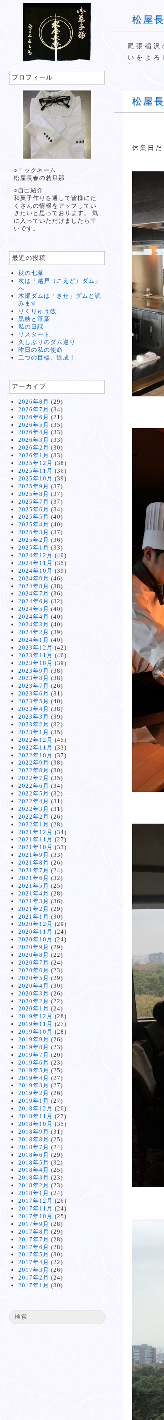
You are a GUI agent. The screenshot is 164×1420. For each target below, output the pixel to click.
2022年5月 (33, 793)
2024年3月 (33, 624)
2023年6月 (33, 693)
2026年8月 (33, 401)
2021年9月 (33, 854)
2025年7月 (33, 501)
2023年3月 (33, 716)
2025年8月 (33, 493)
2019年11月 (35, 1023)
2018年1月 (33, 1193)
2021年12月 (35, 832)
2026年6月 (33, 417)
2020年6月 (33, 970)
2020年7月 (33, 962)
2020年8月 (33, 954)
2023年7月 (33, 685)
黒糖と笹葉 (34, 318)
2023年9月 (33, 670)
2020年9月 (33, 947)
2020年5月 (33, 978)
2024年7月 (33, 593)
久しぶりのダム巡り (47, 342)
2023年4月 (33, 708)
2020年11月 (35, 931)
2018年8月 (33, 1139)
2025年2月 (33, 539)
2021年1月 (33, 916)
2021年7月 (33, 870)
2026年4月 (33, 432)
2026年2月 (33, 447)
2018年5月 (33, 1162)
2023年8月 (33, 678)
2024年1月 (33, 639)
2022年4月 (33, 801)
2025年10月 (35, 478)
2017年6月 (33, 1247)
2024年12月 (35, 555)
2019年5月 (33, 1070)
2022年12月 (35, 739)
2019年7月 (33, 1054)
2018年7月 (33, 1147)
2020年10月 (35, 939)
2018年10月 (35, 1123)
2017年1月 (33, 1285)
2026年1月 (33, 455)
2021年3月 (33, 901)
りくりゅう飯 (37, 311)
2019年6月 (33, 1062)
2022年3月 (33, 808)
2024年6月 (33, 601)
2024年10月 (35, 570)
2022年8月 (33, 770)
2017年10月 (35, 1216)
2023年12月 (35, 647)
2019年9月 (33, 1039)
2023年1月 (33, 732)
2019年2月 (33, 1093)
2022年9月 (33, 762)
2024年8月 (33, 586)
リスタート (34, 334)
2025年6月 (33, 509)
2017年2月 (33, 1277)
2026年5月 (33, 424)
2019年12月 (35, 1016)
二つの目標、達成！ (47, 357)
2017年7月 (33, 1239)
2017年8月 (33, 1231)
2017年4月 (33, 1262)
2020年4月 (33, 985)
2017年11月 (35, 1208)
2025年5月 (33, 516)
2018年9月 (33, 1131)
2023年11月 (35, 655)
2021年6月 (33, 878)
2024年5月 (33, 608)
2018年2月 (33, 1185)
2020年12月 (35, 923)
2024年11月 (35, 563)
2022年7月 (33, 778)
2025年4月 (33, 524)
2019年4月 (33, 1078)
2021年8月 (33, 862)
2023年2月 (33, 724)
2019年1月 (33, 1100)
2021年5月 (33, 885)
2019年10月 (35, 1031)
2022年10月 (35, 755)
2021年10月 (35, 847)
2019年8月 (33, 1047)
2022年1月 (33, 824)
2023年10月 (35, 663)
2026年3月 (33, 439)
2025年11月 (35, 470)
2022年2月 (33, 816)
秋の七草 (31, 273)
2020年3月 (33, 993)
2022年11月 (35, 747)
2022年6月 (33, 785)
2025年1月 (33, 547)
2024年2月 (33, 632)
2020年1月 (33, 1008)
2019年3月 (33, 1085)
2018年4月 (33, 1169)
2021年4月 (33, 893)
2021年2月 (33, 908)
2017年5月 (33, 1254)
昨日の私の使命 (40, 349)
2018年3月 (33, 1177)
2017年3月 (33, 1269)
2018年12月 (35, 1108)
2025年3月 (33, 532)
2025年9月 (33, 486)
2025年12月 (35, 463)
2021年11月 (35, 839)
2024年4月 (33, 616)
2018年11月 (35, 1116)
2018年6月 (33, 1154)
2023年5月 (33, 701)
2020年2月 (33, 1001)
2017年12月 (35, 1200)
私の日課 (31, 326)
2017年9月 (33, 1223)
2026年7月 (33, 409)
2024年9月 (33, 578)
